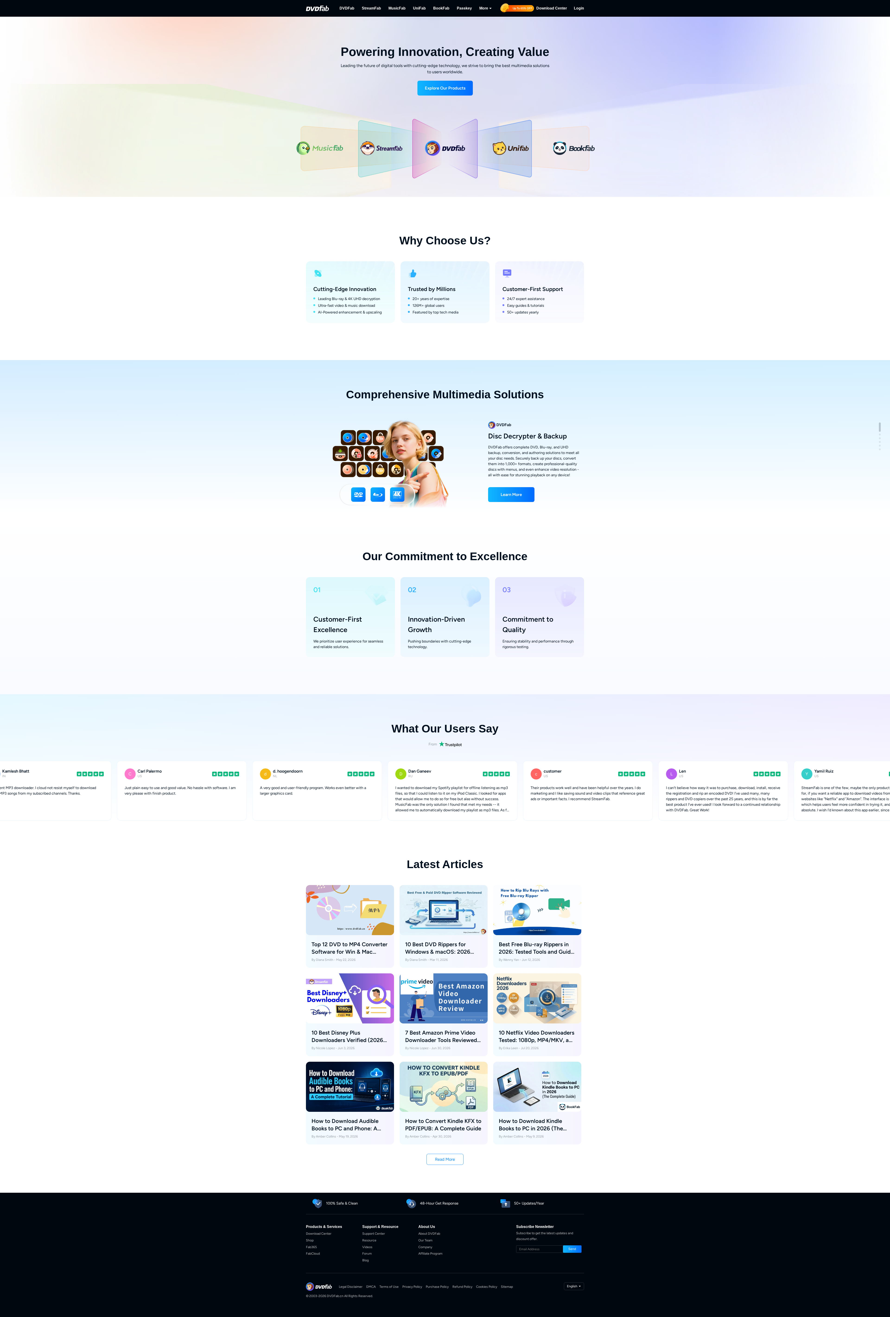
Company (425, 1247)
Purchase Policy (437, 1287)
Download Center (551, 8)
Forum (367, 1254)
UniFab (419, 8)
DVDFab (347, 8)
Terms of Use (389, 1287)
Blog (365, 1260)
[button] (445, 88)
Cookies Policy (486, 1287)
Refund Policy (462, 1287)
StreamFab (371, 8)
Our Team (425, 1240)
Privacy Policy (412, 1287)
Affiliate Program (430, 1254)
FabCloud (313, 1254)
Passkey (464, 8)
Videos (367, 1247)
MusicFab (397, 8)
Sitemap (507, 1287)
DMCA (371, 1287)
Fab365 (311, 1247)
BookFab (441, 8)
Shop (310, 1240)
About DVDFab (429, 1234)
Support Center (373, 1234)
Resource (369, 1240)
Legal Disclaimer (350, 1287)
